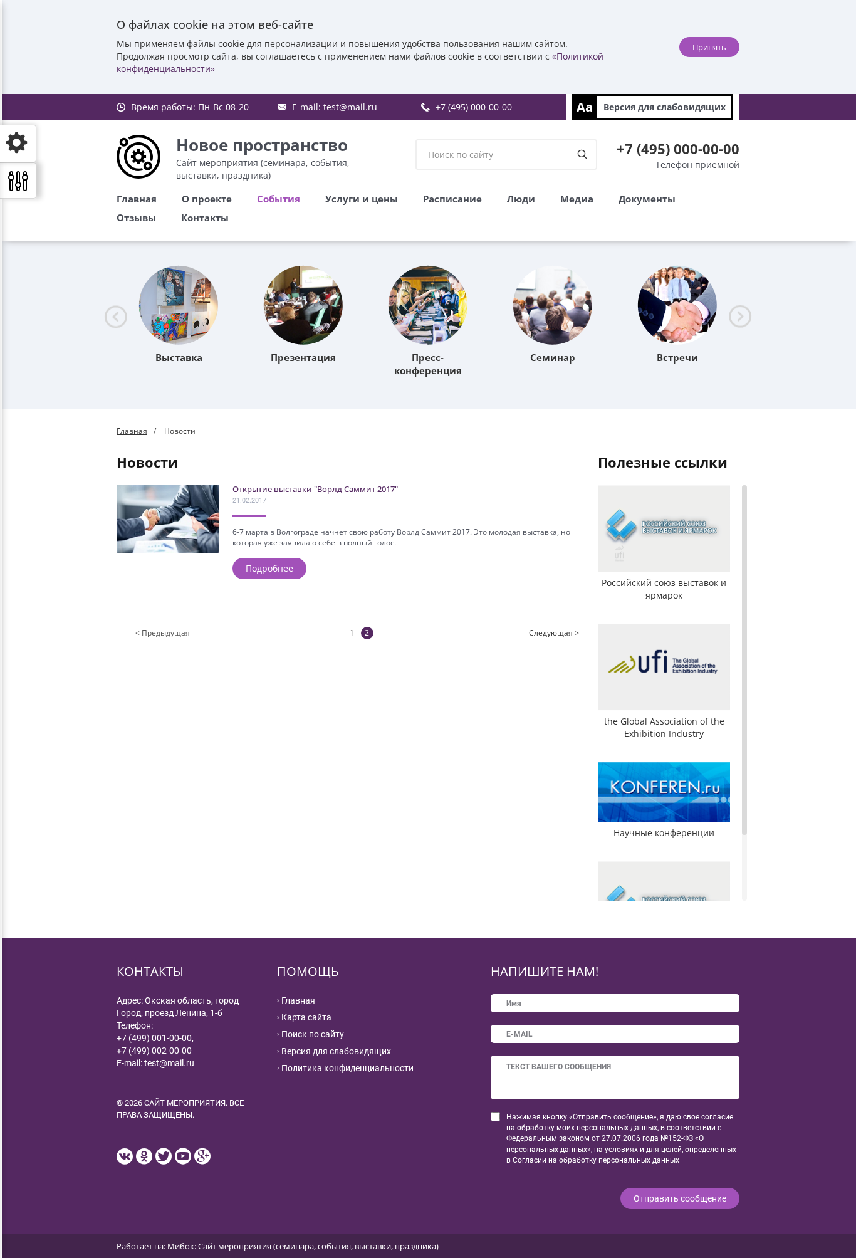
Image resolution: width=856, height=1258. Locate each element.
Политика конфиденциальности (347, 1068)
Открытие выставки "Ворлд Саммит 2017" (315, 489)
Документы (647, 198)
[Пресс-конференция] (428, 305)
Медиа (576, 198)
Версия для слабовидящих (664, 107)
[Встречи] (677, 305)
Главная (137, 198)
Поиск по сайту (312, 1034)
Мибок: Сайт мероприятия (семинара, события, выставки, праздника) (303, 1246)
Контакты (205, 217)
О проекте (207, 198)
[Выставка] (178, 305)
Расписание (452, 198)
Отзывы (136, 217)
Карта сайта (306, 1017)
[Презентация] (303, 305)
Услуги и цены (361, 198)
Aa (585, 106)
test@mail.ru (350, 107)
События (278, 198)
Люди (521, 198)
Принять (709, 47)
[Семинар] (552, 305)
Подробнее (269, 568)
